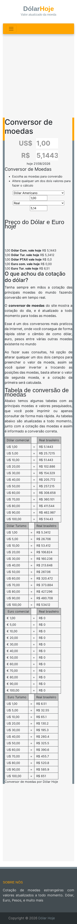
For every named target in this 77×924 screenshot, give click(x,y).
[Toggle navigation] (11, 28)
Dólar (38, 11)
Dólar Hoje (46, 918)
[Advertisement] (38, 75)
